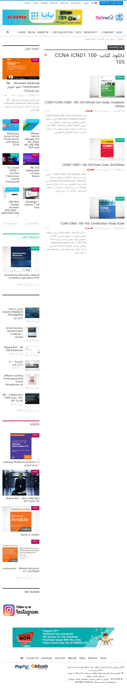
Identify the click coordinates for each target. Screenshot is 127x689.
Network (64, 3)
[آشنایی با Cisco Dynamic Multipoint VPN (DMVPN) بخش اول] (32, 313)
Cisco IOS (60, 658)
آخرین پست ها (10, 223)
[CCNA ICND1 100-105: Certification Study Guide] (107, 208)
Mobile (44, 3)
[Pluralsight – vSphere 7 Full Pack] (31, 193)
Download (76, 3)
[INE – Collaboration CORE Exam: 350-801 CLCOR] (32, 398)
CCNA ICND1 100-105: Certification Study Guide (93, 223)
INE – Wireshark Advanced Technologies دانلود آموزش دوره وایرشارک (22, 87)
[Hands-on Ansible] (20, 519)
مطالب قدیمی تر (31, 223)
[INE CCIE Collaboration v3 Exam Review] (31, 159)
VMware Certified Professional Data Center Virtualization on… (13, 380)
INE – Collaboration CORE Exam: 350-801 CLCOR (13, 398)
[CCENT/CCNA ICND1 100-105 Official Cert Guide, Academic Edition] (107, 87)
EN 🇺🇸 (94, 3)
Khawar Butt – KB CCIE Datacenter (13, 349)
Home (119, 33)
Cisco (78, 33)
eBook (31, 33)
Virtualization (63, 33)
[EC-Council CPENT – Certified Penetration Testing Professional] (10, 159)
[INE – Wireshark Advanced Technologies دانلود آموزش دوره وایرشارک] (20, 69)
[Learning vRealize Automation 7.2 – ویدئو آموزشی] (20, 446)
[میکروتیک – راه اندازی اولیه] (32, 365)
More (27, 3)
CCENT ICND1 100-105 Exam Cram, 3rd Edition (93, 165)
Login (86, 3)
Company (108, 33)
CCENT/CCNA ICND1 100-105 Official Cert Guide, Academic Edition (85, 104)
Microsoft (91, 33)
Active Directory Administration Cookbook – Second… (14, 332)
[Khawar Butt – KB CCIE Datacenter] (32, 351)
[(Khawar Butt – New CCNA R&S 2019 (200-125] (20, 483)
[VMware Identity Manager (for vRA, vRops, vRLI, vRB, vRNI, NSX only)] (31, 125)
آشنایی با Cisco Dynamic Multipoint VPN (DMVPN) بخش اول (12, 313)
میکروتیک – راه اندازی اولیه (16, 363)
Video (36, 3)
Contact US (32, 658)
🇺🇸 (22, 658)
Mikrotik (54, 3)
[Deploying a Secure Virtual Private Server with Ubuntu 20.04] (10, 125)
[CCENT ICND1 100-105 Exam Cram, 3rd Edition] (107, 149)
